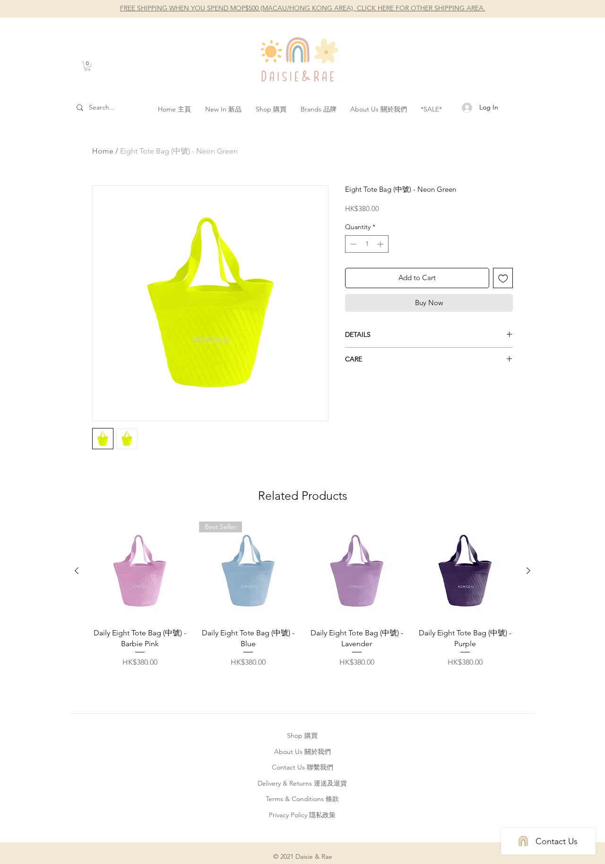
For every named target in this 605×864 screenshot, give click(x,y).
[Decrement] (352, 244)
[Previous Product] (76, 570)
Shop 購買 (302, 735)
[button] (87, 66)
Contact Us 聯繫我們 (302, 767)
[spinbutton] (366, 244)
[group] (302, 594)
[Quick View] (140, 571)
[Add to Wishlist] (503, 278)
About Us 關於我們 (302, 751)
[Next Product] (528, 570)
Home (102, 150)
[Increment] (381, 244)
